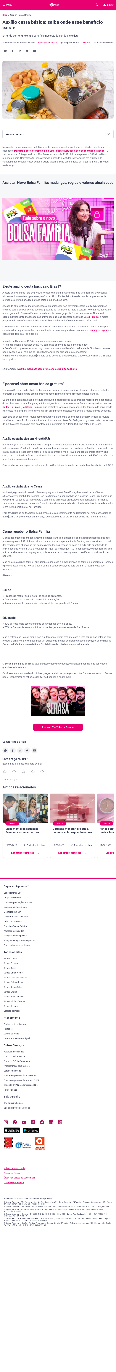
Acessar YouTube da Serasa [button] (58, 727)
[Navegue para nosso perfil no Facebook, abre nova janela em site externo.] (42, 1122)
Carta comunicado (12, 1071)
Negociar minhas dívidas (15, 907)
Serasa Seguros (11, 1006)
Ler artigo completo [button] (22, 852)
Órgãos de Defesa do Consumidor (19, 1178)
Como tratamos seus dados (17, 945)
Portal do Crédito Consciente (17, 1061)
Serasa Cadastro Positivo (15, 977)
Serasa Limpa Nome (13, 973)
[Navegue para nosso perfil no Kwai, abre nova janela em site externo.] (60, 1122)
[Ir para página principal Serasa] (55, 4)
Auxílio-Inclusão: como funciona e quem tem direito (47, 369)
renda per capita (98, 330)
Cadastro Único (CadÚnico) (17, 407)
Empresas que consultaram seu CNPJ (21, 1080)
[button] (5, 51)
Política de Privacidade (14, 1168)
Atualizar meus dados (14, 931)
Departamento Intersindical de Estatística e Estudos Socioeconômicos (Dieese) (59, 150)
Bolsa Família (91, 316)
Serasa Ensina (10, 992)
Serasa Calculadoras (13, 982)
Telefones (8, 1029)
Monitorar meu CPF (13, 912)
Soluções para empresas (15, 935)
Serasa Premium (11, 963)
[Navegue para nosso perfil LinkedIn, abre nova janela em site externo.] (51, 1122)
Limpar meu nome (12, 897)
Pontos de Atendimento (15, 1024)
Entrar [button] (110, 4)
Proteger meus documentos (17, 1066)
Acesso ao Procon (12, 1173)
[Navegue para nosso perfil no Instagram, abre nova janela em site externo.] (6, 1122)
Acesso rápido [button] (15, 134)
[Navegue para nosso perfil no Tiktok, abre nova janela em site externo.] (15, 1122)
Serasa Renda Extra (13, 987)
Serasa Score (10, 968)
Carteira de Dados (12, 1011)
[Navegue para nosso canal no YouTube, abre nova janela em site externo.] (24, 1122)
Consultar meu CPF (13, 893)
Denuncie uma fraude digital (17, 1038)
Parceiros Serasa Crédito (15, 926)
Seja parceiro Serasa (13, 1103)
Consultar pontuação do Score (18, 902)
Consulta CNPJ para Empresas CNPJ (21, 1085)
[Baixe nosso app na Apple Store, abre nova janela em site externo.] (12, 1132)
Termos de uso (10, 1090)
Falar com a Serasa (13, 921)
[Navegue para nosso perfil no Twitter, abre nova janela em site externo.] (33, 1122)
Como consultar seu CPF (15, 1056)
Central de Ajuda (11, 1033)
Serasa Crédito (10, 958)
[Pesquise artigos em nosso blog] (97, 5)
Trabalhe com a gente (14, 1182)
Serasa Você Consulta (14, 996)
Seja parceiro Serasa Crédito (17, 1108)
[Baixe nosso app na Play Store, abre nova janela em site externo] (31, 1132)
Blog (5, 15)
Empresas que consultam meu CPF (20, 1075)
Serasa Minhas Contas (14, 1001)
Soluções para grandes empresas (19, 940)
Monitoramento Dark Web (16, 916)
